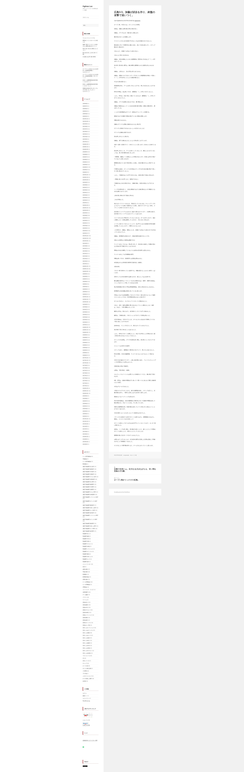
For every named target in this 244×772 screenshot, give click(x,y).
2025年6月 (85, 131)
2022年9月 (85, 213)
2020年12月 (85, 266)
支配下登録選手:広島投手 (88, 474)
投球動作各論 (86, 577)
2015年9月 (85, 426)
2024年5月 (85, 162)
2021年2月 (85, 261)
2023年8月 (85, 185)
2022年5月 (85, 223)
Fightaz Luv (87, 6)
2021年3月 (85, 258)
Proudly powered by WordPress (122, 492)
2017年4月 (85, 378)
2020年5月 (85, 284)
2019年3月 (85, 319)
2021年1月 (85, 263)
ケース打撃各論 (86, 582)
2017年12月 (85, 357)
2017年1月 (85, 385)
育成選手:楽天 (86, 561)
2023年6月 (85, 190)
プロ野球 (85, 671)
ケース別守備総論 (87, 461)
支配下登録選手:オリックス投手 (90, 501)
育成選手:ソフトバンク (88, 549)
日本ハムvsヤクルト (87, 650)
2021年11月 (85, 238)
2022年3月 (85, 228)
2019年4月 (85, 317)
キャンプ (85, 663)
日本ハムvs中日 (86, 645)
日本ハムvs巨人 (86, 640)
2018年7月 (85, 340)
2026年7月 (85, 106)
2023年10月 (85, 179)
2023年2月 (85, 200)
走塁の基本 (85, 569)
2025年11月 (85, 118)
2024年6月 (85, 159)
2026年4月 (85, 113)
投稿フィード (86, 695)
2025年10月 (85, 121)
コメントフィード (87, 698)
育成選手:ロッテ (86, 559)
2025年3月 (85, 139)
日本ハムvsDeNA (87, 653)
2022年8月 (85, 215)
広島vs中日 (85, 607)
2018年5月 (85, 345)
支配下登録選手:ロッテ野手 (89, 528)
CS (83, 658)
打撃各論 (85, 587)
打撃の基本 (85, 579)
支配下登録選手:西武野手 (88, 523)
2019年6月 (85, 312)
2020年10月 (85, 271)
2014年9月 (85, 439)
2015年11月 (85, 421)
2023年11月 (85, 177)
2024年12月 (85, 144)
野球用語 (85, 464)
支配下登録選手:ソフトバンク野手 (90, 515)
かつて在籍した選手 (87, 678)
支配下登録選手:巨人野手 (88, 482)
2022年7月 (85, 218)
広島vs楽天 (85, 620)
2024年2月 (85, 169)
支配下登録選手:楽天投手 (88, 513)
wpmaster (137, 20)
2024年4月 (85, 164)
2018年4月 (85, 347)
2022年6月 (85, 220)
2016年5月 (85, 406)
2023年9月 (85, 182)
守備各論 (85, 459)
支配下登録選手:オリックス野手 (90, 519)
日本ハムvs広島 (86, 648)
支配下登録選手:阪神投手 (88, 469)
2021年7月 (85, 248)
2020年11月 (85, 268)
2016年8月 (85, 398)
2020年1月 (85, 294)
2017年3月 (85, 380)
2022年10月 (85, 210)
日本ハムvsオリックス (88, 630)
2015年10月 (85, 424)
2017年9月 (85, 365)
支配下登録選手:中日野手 (88, 487)
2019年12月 (85, 296)
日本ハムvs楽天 (86, 638)
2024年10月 (85, 149)
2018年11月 (85, 329)
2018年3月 (85, 350)
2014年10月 (85, 436)
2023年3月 (85, 197)
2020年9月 (85, 274)
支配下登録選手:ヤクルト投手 (89, 476)
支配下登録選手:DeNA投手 (89, 479)
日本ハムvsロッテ (87, 635)
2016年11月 (85, 390)
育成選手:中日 (86, 538)
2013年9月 (85, 444)
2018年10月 (85, 332)
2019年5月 (85, 314)
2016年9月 (85, 396)
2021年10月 (85, 241)
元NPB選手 (85, 592)
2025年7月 (85, 129)
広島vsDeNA (86, 612)
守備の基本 (85, 572)
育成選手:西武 (86, 554)
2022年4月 (85, 225)
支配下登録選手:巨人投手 (88, 466)
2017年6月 (85, 373)
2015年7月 (85, 429)
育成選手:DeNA (86, 546)
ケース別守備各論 (87, 456)
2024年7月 (85, 157)
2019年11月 (85, 299)
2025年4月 (85, 136)
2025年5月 (85, 134)
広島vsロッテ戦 (86, 625)
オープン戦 (85, 666)
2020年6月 (85, 281)
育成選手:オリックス (87, 551)
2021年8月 (85, 246)
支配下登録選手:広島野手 (88, 489)
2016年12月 (85, 388)
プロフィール (86, 17)
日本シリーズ (86, 660)
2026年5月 (85, 111)
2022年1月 (85, 233)
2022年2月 (85, 230)
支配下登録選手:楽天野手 (88, 531)
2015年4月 (85, 431)
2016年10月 (85, 393)
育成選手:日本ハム (87, 556)
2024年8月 (85, 154)
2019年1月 (85, 324)
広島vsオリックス (87, 622)
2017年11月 (85, 360)
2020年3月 (85, 289)
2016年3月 (85, 411)
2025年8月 (85, 126)
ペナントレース (86, 655)
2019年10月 (85, 302)
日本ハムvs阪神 (86, 643)
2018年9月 (85, 335)
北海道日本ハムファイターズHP (90, 740)
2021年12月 (85, 235)
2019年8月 (85, 307)
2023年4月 (85, 195)
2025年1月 (85, 141)
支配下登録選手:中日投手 (88, 471)
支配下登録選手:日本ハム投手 (89, 507)
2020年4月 (85, 286)
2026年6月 (85, 108)
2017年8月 (85, 368)
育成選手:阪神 (86, 536)
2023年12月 (85, 174)
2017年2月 (85, 383)
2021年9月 (85, 243)
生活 (84, 566)
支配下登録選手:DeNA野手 (89, 494)
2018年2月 (85, 352)
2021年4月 (85, 256)
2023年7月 (85, 187)
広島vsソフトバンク (87, 615)
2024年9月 (85, 152)
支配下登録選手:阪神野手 (88, 484)
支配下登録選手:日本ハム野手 (89, 526)
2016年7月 (85, 401)
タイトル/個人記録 (87, 668)
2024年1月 (85, 172)
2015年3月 (85, 434)
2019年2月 (85, 322)
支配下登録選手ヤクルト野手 (89, 492)
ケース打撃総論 (86, 584)
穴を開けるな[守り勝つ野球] (89, 56)
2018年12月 (85, 327)
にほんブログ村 (86, 725)
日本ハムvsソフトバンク (88, 627)
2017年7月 (85, 370)
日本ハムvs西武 (86, 633)
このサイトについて (87, 676)
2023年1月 (85, 202)
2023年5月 (85, 192)
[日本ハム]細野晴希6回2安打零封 (90, 80)
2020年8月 (85, 276)
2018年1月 (85, 355)
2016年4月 (85, 408)
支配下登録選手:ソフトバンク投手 (90, 497)
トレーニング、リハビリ (88, 589)
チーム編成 (85, 594)
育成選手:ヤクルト (87, 544)
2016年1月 (85, 416)
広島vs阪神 (85, 605)
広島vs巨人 (85, 602)
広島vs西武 (85, 617)
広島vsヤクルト (86, 610)
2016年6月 (85, 403)
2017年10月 (85, 363)
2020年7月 (85, 279)
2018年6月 (85, 342)
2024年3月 (85, 167)
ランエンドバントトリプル (89, 38)
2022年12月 (85, 205)
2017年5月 (85, 375)
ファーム (85, 599)
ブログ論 (85, 673)
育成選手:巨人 (86, 533)
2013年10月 (85, 441)
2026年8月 (85, 103)
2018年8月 (85, 337)
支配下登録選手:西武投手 (88, 505)
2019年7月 (85, 309)
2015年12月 (85, 418)
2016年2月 (85, 413)
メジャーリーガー (87, 564)
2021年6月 (85, 251)
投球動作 (85, 574)
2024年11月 (85, 146)
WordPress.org (86, 701)
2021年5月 (85, 253)
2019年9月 (85, 304)
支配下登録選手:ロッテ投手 (89, 510)
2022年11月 (85, 207)
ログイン (85, 693)
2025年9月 (85, 124)
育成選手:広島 (86, 541)
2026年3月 (85, 116)
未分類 (84, 681)
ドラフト (85, 597)
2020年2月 (85, 291)
